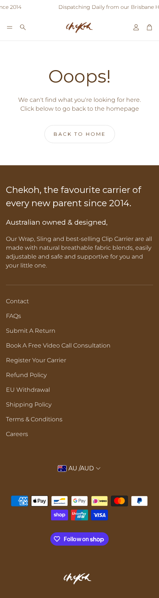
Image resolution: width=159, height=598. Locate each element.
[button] (9, 27)
